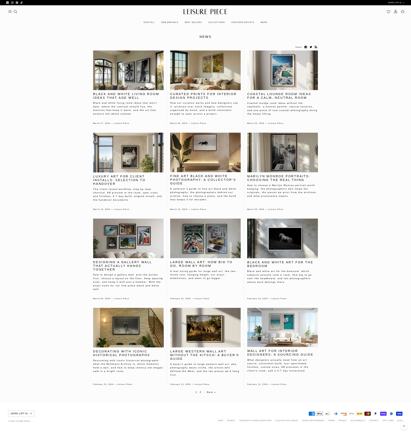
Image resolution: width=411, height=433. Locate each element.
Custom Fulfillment (286, 420)
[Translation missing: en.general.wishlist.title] (388, 11)
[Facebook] (7, 2)
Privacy (343, 420)
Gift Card (388, 420)
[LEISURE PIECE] (205, 11)
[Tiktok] (21, 2)
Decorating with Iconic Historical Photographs (121, 353)
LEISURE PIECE (22, 421)
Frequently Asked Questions (255, 420)
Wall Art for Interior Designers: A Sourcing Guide (280, 352)
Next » (211, 392)
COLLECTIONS (216, 22)
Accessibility (358, 420)
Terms (331, 420)
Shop (220, 420)
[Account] (396, 11)
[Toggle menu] (9, 11)
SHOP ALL (149, 22)
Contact (374, 420)
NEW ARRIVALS (169, 22)
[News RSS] (316, 47)
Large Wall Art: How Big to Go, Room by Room (201, 263)
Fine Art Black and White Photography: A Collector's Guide (203, 179)
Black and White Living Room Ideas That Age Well (126, 95)
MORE (264, 22)
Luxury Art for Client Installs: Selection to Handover (119, 180)
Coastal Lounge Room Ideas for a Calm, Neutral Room (279, 95)
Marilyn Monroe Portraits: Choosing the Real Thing (278, 178)
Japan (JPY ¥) (395, 3)
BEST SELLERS (193, 22)
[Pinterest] (17, 2)
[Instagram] (12, 2)
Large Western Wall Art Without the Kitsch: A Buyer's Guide (204, 355)
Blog (400, 420)
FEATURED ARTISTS (243, 22)
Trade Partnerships (313, 420)
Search (231, 420)
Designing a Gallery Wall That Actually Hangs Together (122, 265)
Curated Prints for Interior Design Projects (203, 95)
